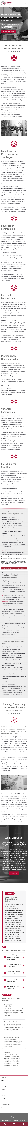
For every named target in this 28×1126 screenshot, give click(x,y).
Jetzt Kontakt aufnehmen (9, 31)
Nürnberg (3, 1086)
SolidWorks (5, 601)
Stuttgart (3, 1095)
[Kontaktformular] (23, 1124)
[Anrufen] (4, 1124)
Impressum (15, 1120)
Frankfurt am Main (5, 1104)
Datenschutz (23, 1120)
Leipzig (3, 1089)
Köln (2, 1107)
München (3, 1077)
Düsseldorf (3, 1098)
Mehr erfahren (14, 873)
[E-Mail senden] (14, 1124)
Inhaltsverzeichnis (6, 1120)
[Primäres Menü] (25, 3)
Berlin (2, 1080)
